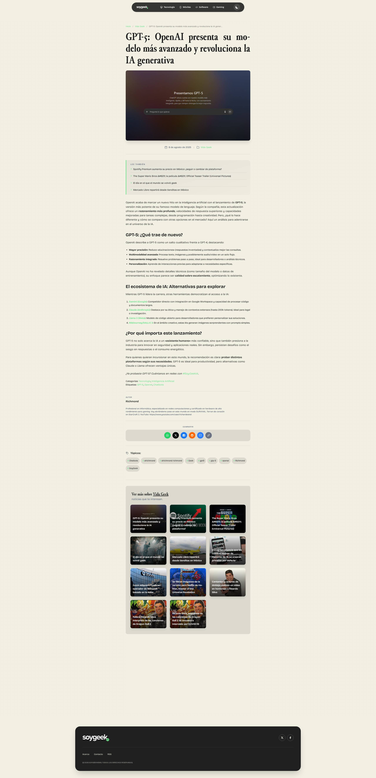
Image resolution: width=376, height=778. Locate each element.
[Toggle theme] (237, 7)
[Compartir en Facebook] (184, 435)
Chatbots (158, 384)
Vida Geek (140, 26)
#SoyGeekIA (190, 373)
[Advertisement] (188, 675)
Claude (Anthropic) (139, 309)
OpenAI (148, 384)
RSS (109, 754)
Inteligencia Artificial (163, 381)
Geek (190, 460)
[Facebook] (290, 737)
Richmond (132, 401)
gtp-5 (212, 460)
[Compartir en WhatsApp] (167, 435)
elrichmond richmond (171, 460)
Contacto (98, 754)
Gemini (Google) (138, 301)
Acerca (85, 754)
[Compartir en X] (175, 435)
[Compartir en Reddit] (192, 435)
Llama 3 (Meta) (137, 318)
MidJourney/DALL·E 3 (141, 322)
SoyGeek (132, 468)
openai (225, 460)
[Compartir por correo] (200, 435)
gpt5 (201, 460)
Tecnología (145, 381)
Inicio (128, 26)
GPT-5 (140, 384)
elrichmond (149, 460)
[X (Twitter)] (282, 737)
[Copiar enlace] (208, 435)
